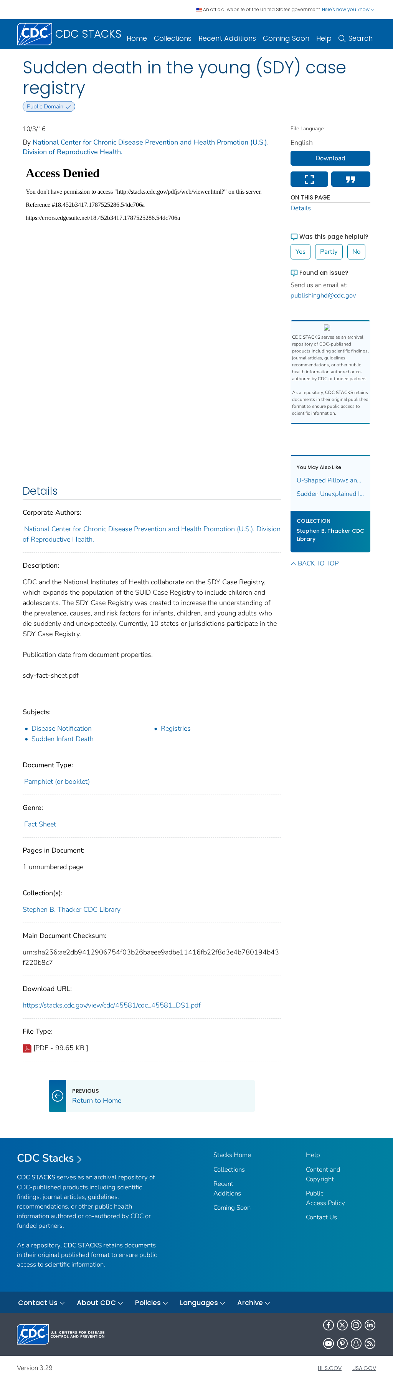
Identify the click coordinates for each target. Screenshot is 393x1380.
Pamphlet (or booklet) (57, 781)
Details (301, 208)
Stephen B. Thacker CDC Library (72, 909)
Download (330, 158)
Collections (173, 38)
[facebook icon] (328, 1325)
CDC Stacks (45, 1158)
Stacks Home (232, 1155)
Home (137, 38)
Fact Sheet (40, 824)
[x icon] (342, 1325)
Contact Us (321, 1217)
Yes (300, 251)
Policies (148, 1302)
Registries (176, 728)
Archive (250, 1302)
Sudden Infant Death (62, 738)
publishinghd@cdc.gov (323, 295)
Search (360, 38)
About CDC (96, 1302)
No (356, 251)
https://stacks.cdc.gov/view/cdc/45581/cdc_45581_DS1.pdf (112, 1005)
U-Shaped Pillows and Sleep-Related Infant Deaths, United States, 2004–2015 (331, 480)
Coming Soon (286, 38)
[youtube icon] (328, 1343)
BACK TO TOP (318, 563)
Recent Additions (227, 38)
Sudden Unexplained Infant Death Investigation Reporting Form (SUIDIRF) (331, 493)
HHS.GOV (330, 1368)
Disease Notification (61, 728)
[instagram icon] (356, 1325)
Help (324, 38)
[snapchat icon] (356, 1343)
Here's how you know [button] (346, 9)
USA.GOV (364, 1368)
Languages (199, 1302)
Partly (329, 251)
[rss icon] (370, 1343)
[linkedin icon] (370, 1325)
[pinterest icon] (342, 1343)
